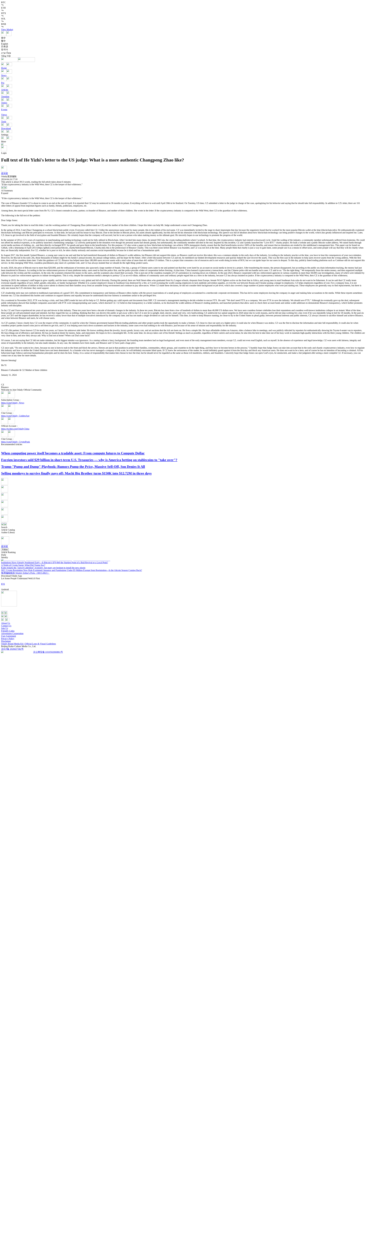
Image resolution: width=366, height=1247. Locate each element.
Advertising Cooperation (12, 633)
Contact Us (6, 626)
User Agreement (8, 636)
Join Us (4, 628)
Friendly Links (7, 631)
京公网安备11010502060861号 (48, 652)
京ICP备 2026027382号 (12, 649)
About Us (5, 623)
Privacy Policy (7, 638)
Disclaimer (6, 641)
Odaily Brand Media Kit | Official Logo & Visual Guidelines (28, 644)
